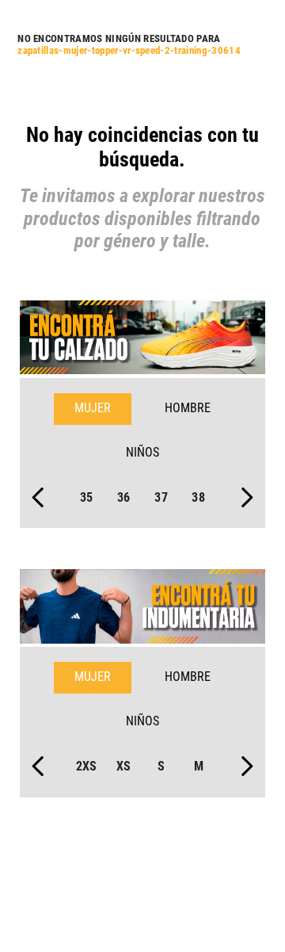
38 (198, 497)
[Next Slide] (246, 497)
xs (123, 766)
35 (86, 497)
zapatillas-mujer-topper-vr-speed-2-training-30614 (129, 50)
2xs (86, 766)
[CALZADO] (142, 339)
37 (161, 497)
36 (124, 497)
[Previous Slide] (38, 497)
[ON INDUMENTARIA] (142, 608)
